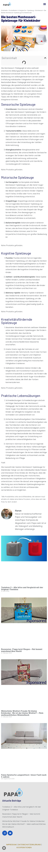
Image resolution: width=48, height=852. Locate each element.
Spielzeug (30, 10)
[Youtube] (10, 833)
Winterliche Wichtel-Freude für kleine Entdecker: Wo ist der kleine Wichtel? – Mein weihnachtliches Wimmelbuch (22, 713)
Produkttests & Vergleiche (17, 10)
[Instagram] (4, 833)
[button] (45, 4)
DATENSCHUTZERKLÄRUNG (29, 844)
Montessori (39, 10)
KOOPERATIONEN (24, 847)
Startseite (4, 10)
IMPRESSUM (11, 844)
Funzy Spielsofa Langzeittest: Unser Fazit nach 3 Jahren (23, 776)
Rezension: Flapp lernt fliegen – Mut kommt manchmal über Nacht (21, 650)
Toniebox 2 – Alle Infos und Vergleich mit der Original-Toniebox (22, 588)
